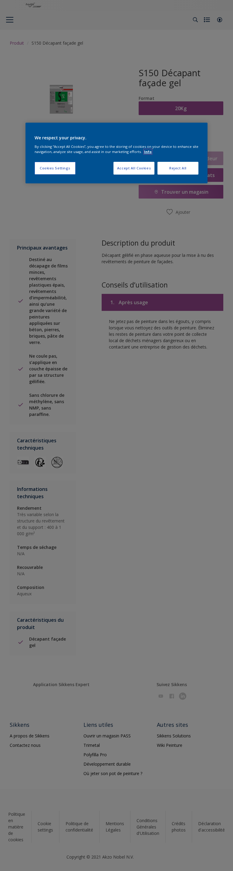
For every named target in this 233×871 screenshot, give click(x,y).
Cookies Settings (55, 168)
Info (148, 151)
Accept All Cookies (134, 168)
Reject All (178, 168)
